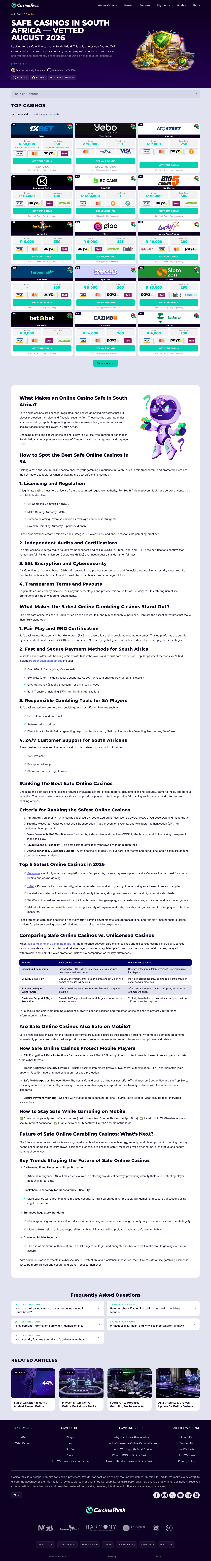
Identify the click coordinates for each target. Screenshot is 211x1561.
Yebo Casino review (105, 166)
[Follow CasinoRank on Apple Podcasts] (196, 1495)
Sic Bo (70, 1449)
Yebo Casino (23, 1443)
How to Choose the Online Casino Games (131, 1443)
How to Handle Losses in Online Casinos (131, 1461)
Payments (163, 5)
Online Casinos (107, 5)
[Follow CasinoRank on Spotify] (188, 1495)
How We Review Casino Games (70, 1461)
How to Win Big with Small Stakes (131, 1449)
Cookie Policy (110, 1556)
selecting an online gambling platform (51, 943)
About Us (186, 1437)
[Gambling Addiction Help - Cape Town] (134, 1528)
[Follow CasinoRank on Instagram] (164, 1495)
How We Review (187, 1449)
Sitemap (158, 1556)
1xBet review (42, 166)
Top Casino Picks (20, 114)
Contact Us (186, 1443)
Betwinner (33, 873)
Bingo (70, 1437)
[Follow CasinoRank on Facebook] (156, 1495)
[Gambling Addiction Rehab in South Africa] (101, 1528)
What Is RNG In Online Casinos (131, 1455)
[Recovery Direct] (69, 1528)
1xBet (30, 886)
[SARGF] (156, 1528)
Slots (70, 1455)
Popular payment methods (45, 660)
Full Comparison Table (46, 114)
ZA (14, 1495)
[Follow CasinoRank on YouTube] (180, 1495)
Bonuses (145, 5)
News (196, 5)
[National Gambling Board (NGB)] (45, 1528)
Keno (70, 1443)
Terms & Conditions (57, 1556)
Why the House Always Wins (131, 1437)
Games (128, 5)
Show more (103, 363)
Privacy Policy (186, 1461)
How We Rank (186, 1455)
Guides (181, 5)
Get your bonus (42, 161)
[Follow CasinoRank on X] (172, 1495)
